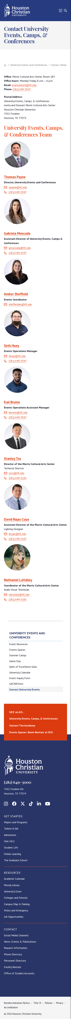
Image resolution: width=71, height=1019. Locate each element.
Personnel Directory (15, 960)
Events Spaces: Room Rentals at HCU (31, 732)
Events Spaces (17, 649)
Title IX (37, 1002)
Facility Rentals (12, 967)
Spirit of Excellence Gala (23, 666)
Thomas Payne (15, 177)
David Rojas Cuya (16, 519)
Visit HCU (9, 841)
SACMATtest (16, 683)
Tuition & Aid (11, 828)
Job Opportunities (13, 916)
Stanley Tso (12, 458)
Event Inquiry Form (19, 678)
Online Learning (12, 854)
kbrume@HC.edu (18, 412)
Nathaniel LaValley (18, 580)
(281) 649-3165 (18, 599)
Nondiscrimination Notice (17, 1002)
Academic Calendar (14, 878)
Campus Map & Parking (17, 904)
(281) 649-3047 (22, 89)
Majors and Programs (15, 822)
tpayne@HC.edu (18, 187)
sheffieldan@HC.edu (20, 304)
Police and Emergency (16, 910)
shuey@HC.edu (17, 356)
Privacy (59, 1002)
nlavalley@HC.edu (19, 594)
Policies (49, 1002)
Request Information (15, 947)
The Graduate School (15, 860)
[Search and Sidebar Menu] (62, 10)
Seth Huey (11, 345)
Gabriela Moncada (17, 233)
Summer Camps (17, 655)
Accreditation (11, 1007)
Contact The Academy (22, 725)
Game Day (15, 661)
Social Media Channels (16, 935)
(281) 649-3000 (17, 782)
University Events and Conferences (28, 65)
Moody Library (11, 885)
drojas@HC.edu (17, 533)
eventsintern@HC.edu (24, 85)
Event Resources (18, 644)
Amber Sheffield (16, 294)
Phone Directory (13, 954)
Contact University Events (24, 689)
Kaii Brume (12, 402)
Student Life (11, 847)
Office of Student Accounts (19, 973)
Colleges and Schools (16, 897)
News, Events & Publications (20, 941)
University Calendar (19, 672)
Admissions (10, 835)
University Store (12, 891)
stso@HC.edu (16, 473)
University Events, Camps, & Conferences (33, 718)
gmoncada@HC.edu (20, 247)
